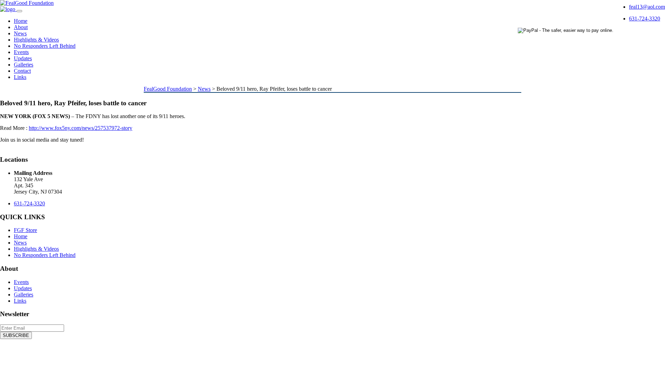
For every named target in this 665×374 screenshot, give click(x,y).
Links (20, 77)
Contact (22, 71)
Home (20, 21)
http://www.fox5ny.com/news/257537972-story (80, 128)
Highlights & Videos (36, 40)
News (20, 33)
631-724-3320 (644, 18)
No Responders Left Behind (45, 46)
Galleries (23, 65)
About (21, 27)
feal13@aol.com (647, 7)
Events (21, 52)
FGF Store (25, 230)
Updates (23, 58)
